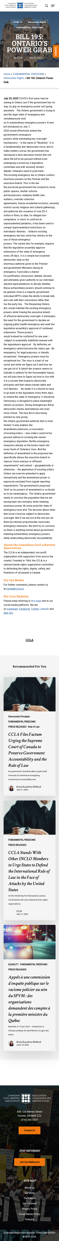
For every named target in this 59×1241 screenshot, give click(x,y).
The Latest (29, 1198)
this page (36, 600)
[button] (53, 5)
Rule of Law (34, 727)
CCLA (19, 57)
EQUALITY (13, 964)
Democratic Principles (19, 716)
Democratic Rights (37, 22)
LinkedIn (44, 608)
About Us (30, 1187)
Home (7, 74)
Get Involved (30, 1203)
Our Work (30, 1193)
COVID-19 (17, 22)
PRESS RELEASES (17, 727)
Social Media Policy (29, 1214)
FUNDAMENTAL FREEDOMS (29, 27)
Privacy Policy (29, 1208)
